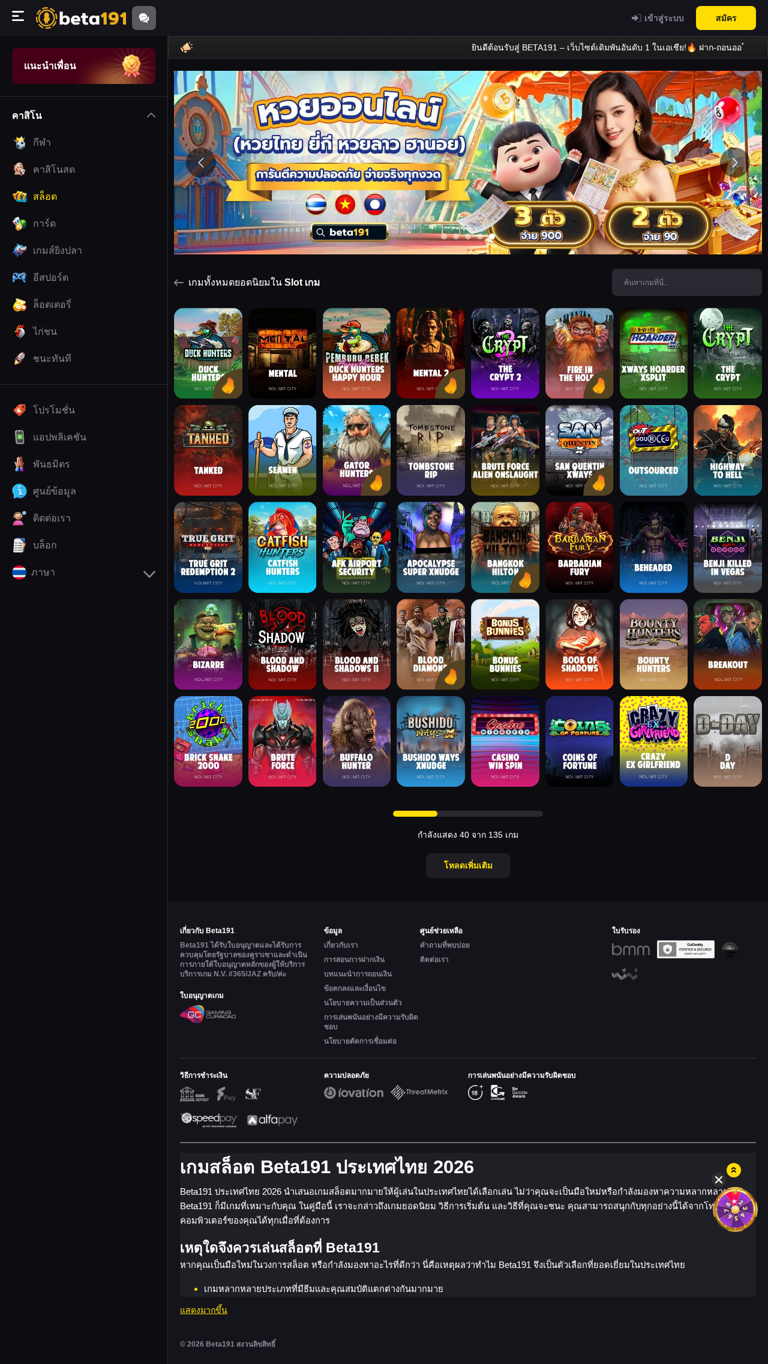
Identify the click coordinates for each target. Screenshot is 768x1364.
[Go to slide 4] (480, 236)
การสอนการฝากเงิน (354, 959)
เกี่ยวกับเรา (341, 945)
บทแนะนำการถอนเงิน (358, 974)
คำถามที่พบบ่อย (445, 945)
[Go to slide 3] (468, 236)
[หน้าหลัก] (81, 17)
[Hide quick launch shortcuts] (719, 1180)
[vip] (735, 1209)
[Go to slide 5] (492, 236)
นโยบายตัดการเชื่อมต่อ (360, 1041)
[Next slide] (735, 163)
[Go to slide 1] (444, 236)
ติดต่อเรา (434, 959)
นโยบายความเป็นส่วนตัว (363, 1003)
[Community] (144, 18)
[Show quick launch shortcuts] (734, 1170)
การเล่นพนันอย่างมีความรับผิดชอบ (371, 1022)
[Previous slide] (201, 163)
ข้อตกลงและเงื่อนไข (355, 988)
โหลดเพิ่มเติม (468, 865)
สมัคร (726, 18)
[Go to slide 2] (456, 236)
